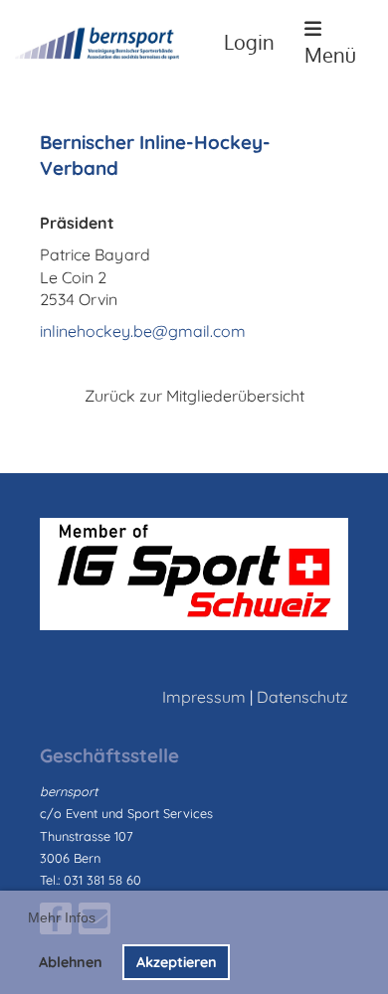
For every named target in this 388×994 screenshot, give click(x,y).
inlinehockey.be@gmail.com (143, 331)
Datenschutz (302, 697)
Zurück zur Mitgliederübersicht (194, 396)
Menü (330, 55)
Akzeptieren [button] (176, 962)
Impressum (204, 697)
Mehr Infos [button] (62, 917)
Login (249, 42)
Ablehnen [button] (70, 962)
